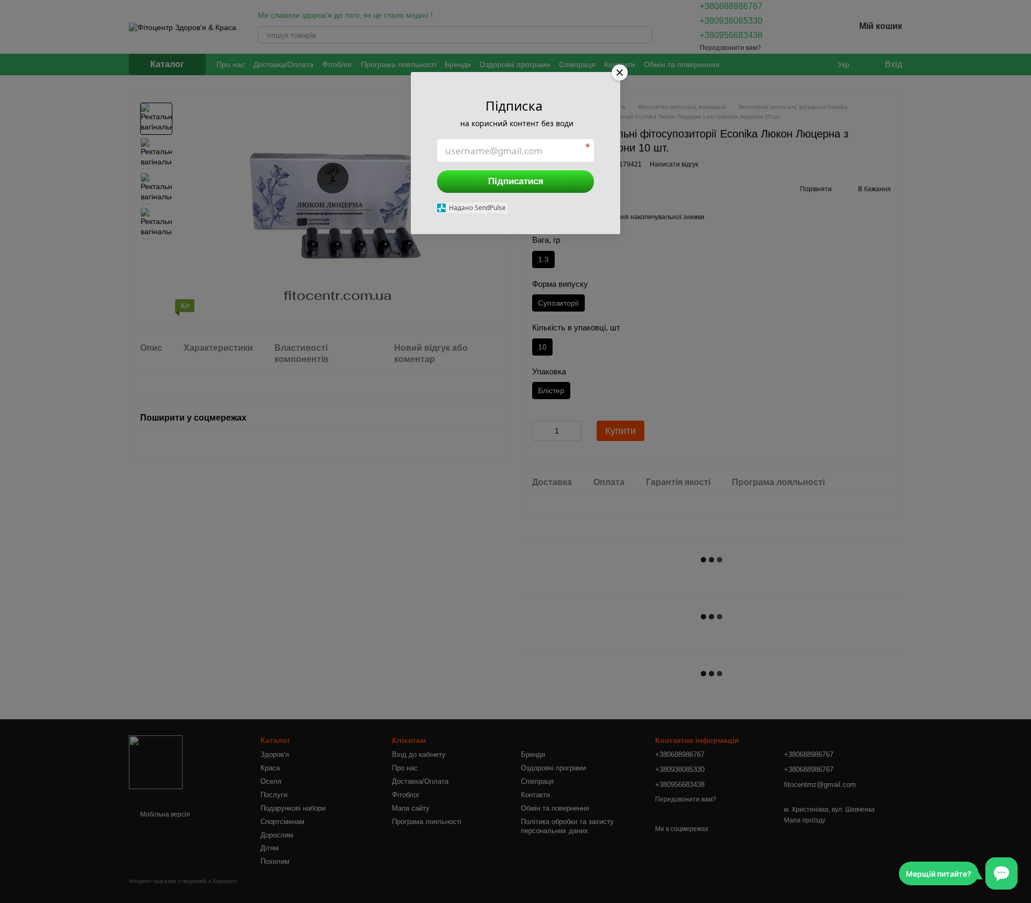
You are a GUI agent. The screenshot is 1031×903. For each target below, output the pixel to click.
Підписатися (515, 181)
